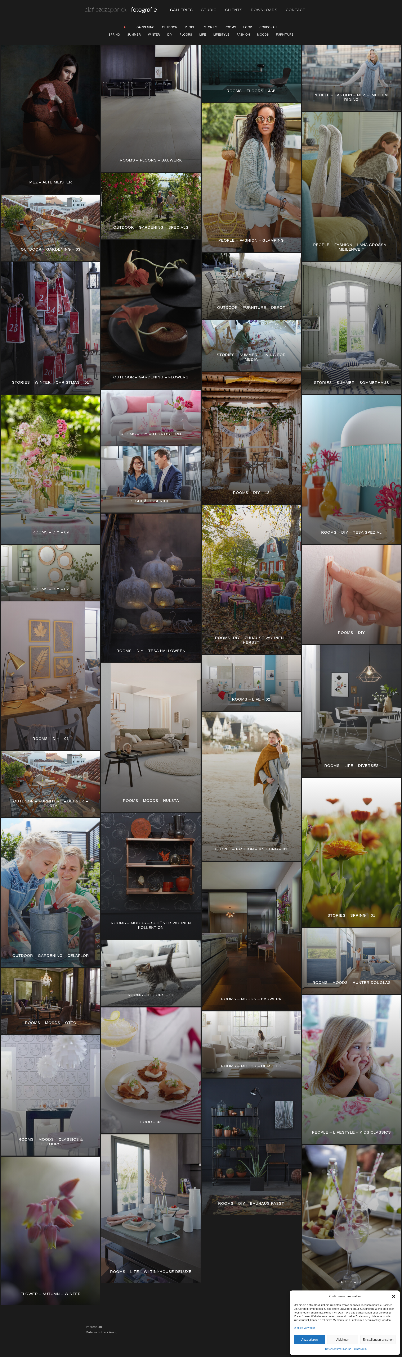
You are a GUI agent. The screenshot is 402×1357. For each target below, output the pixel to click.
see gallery (53, 60)
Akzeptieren (309, 1339)
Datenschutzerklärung (338, 1349)
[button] (394, 1296)
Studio (209, 10)
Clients (233, 10)
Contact (295, 10)
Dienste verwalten (305, 1327)
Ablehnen (342, 1339)
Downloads (264, 10)
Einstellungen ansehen (378, 1339)
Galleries (181, 10)
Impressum (360, 1349)
